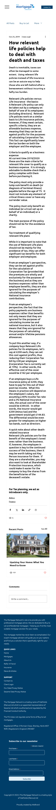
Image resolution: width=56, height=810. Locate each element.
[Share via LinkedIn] (23, 510)
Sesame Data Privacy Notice (15, 691)
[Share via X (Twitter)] (16, 510)
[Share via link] (29, 510)
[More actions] (45, 36)
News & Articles (10, 671)
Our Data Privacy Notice (13, 688)
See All (44, 529)
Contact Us (8, 680)
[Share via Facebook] (10, 510)
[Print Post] (36, 510)
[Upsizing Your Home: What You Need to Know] (28, 545)
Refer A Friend (9, 663)
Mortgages (8, 656)
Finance (12, 501)
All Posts (10, 23)
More (36, 23)
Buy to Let (24, 23)
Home (6, 652)
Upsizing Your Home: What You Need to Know (27, 564)
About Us (7, 660)
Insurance (8, 667)
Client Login (9, 684)
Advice (12, 498)
